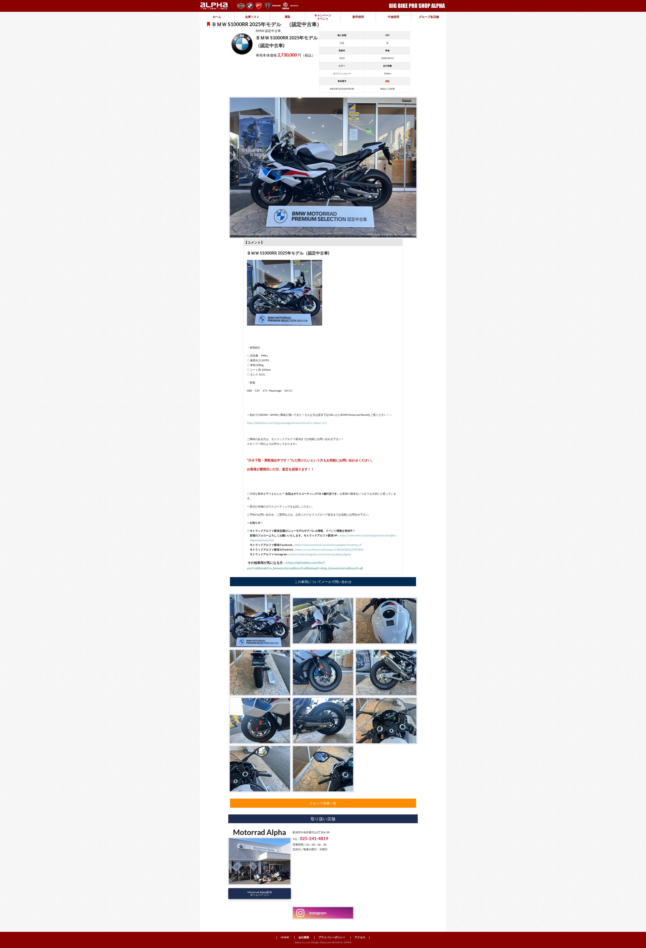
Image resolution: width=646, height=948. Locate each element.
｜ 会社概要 (301, 937)
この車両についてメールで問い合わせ (323, 582)
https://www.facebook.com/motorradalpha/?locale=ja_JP (328, 544)
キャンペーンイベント (322, 16)
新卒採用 (358, 17)
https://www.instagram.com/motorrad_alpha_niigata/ (320, 554)
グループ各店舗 (429, 17)
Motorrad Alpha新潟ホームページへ (259, 893)
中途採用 (393, 17)
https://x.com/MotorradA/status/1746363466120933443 (329, 549)
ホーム (217, 17)
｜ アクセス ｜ (360, 937)
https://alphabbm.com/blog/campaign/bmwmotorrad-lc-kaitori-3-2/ (287, 422)
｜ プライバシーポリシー (329, 937)
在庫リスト (252, 17)
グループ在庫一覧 (323, 803)
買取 (287, 17)
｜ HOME (282, 937)
